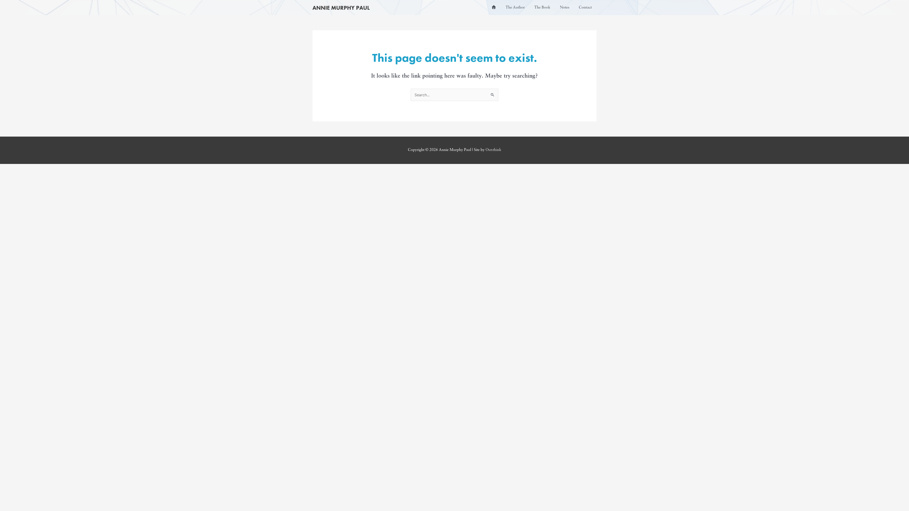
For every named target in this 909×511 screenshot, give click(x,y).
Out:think (493, 150)
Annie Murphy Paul (341, 7)
